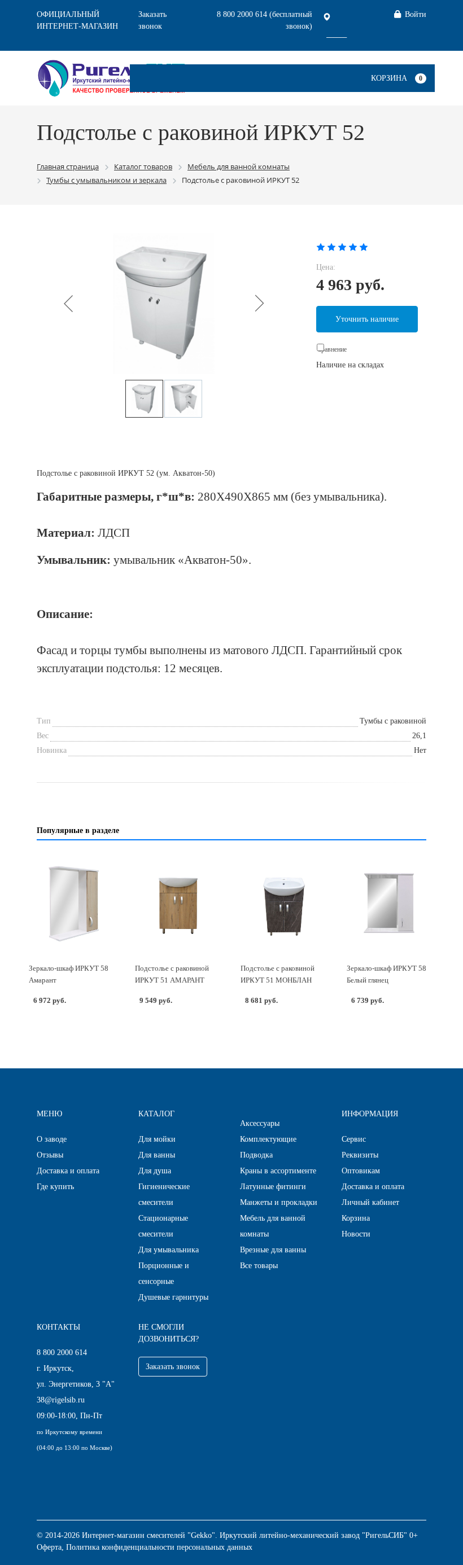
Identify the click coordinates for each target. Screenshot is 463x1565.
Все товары (259, 1265)
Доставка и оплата (68, 1171)
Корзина (389, 78)
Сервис (354, 1139)
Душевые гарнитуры (173, 1297)
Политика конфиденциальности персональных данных (159, 1547)
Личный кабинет (370, 1202)
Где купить (55, 1186)
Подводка (256, 1155)
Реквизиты (360, 1155)
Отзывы (50, 1155)
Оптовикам (361, 1171)
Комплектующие (268, 1139)
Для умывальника (168, 1250)
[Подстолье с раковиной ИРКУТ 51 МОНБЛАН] (285, 903)
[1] (320, 246)
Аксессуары (259, 1123)
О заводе (52, 1139)
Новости (356, 1234)
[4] (352, 246)
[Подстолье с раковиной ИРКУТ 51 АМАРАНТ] (179, 903)
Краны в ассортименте (278, 1171)
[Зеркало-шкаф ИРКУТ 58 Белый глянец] (391, 903)
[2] (331, 246)
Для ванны (156, 1155)
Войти (415, 14)
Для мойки (157, 1139)
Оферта (49, 1547)
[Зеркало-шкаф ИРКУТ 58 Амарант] (73, 903)
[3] (342, 246)
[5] (363, 246)
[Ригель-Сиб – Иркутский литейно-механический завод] (111, 77)
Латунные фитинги (273, 1186)
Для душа (154, 1171)
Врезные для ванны (273, 1250)
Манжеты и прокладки (278, 1202)
